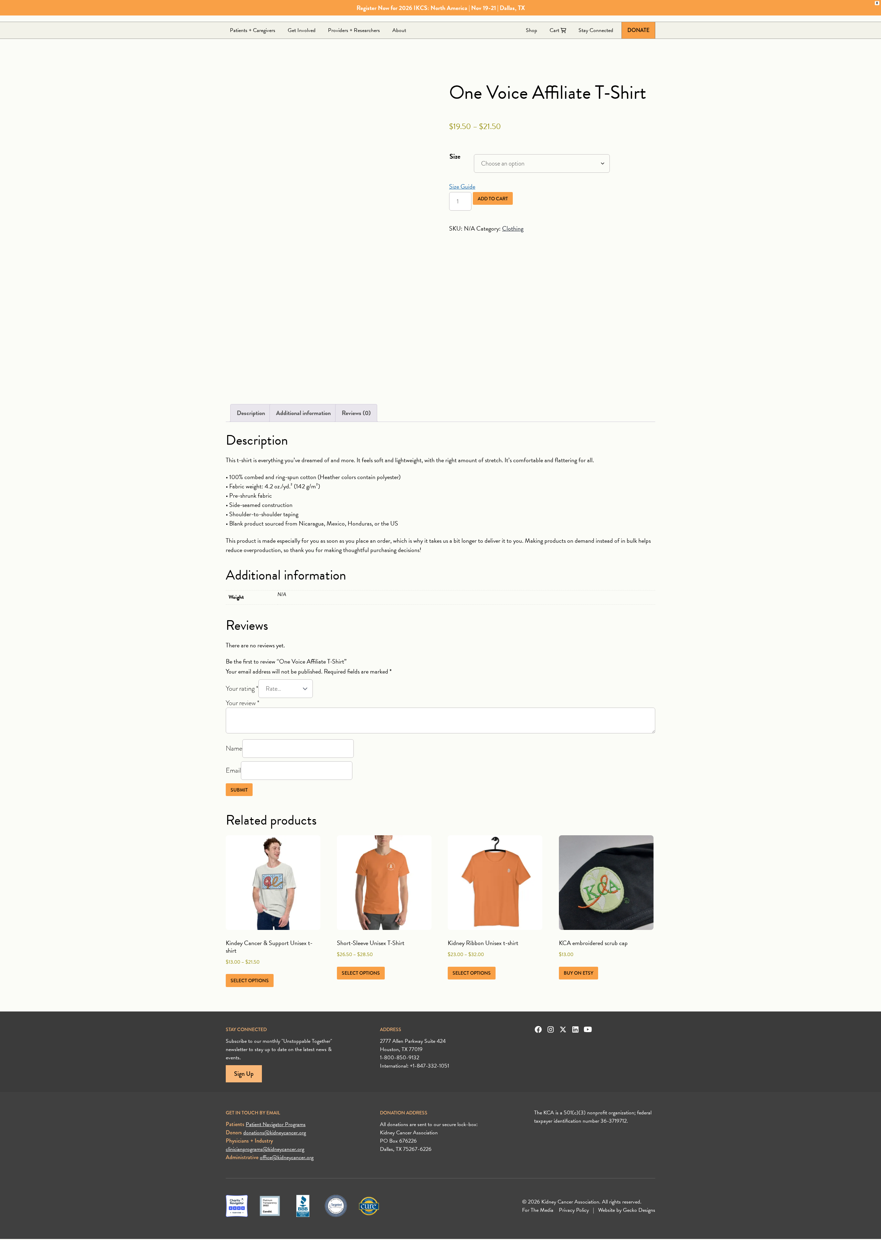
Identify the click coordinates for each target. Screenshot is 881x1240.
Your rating (242, 688)
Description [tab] (251, 412)
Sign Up (244, 1073)
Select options (250, 980)
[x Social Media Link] (563, 1029)
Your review (242, 703)
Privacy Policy (574, 1210)
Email (233, 770)
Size (454, 156)
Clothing (512, 228)
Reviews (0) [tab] (356, 412)
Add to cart (493, 198)
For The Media (537, 1210)
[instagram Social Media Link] (550, 1029)
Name (234, 748)
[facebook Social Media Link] (538, 1029)
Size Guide (462, 186)
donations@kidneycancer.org (274, 1132)
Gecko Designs (639, 1210)
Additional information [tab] (303, 412)
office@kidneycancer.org (287, 1157)
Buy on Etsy (578, 972)
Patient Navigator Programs (276, 1124)
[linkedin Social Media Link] (575, 1029)
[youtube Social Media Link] (588, 1029)
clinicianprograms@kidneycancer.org (265, 1149)
